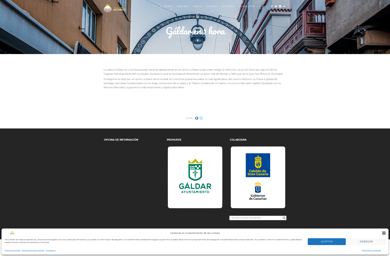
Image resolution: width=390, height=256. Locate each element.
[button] (383, 233)
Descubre (183, 6)
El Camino (167, 6)
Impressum (51, 250)
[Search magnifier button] (284, 218)
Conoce (197, 6)
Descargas (228, 6)
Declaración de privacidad (33, 250)
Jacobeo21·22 (247, 6)
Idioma (263, 6)
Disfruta (212, 6)
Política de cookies (12, 250)
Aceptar (327, 241)
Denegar (366, 241)
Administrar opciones (371, 250)
